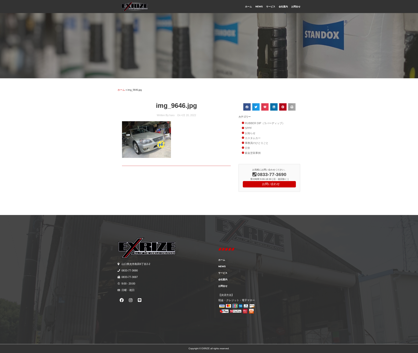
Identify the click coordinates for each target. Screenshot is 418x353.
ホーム (248, 6)
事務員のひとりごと (256, 143)
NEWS (259, 6)
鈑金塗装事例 (253, 153)
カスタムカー (253, 138)
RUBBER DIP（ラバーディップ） (265, 123)
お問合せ (295, 6)
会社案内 (283, 6)
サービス (270, 6)
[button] (247, 107)
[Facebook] (122, 300)
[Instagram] (131, 300)
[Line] (140, 300)
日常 (247, 148)
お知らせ (250, 133)
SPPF (248, 128)
